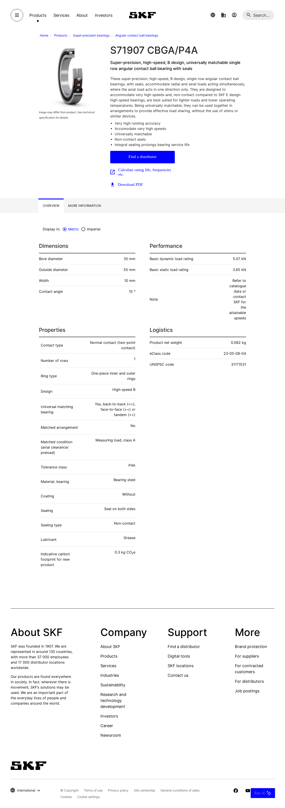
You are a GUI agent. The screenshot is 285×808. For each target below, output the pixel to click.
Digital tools (179, 656)
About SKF (110, 646)
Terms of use (93, 790)
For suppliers (247, 656)
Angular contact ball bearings (136, 35)
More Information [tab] (84, 205)
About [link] (82, 15)
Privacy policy (118, 790)
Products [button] (37, 15)
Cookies (66, 797)
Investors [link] (103, 15)
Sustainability (112, 685)
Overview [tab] (51, 205)
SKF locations (180, 665)
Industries (109, 675)
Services (108, 665)
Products (60, 35)
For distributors (249, 681)
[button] (213, 15)
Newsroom (110, 735)
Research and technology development (113, 700)
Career (106, 725)
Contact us (178, 675)
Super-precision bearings (91, 35)
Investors (109, 716)
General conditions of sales (180, 790)
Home (44, 35)
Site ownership (144, 790)
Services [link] (61, 15)
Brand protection (251, 646)
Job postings (247, 691)
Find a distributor (142, 156)
